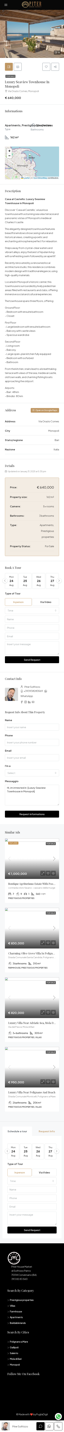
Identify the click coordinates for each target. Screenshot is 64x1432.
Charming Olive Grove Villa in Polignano (32, 953)
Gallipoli (14, 1347)
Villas (12, 1305)
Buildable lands (18, 1322)
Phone (9, 735)
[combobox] (32, 610)
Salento (14, 1353)
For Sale (10, 76)
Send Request (32, 659)
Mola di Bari (16, 1358)
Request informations (32, 814)
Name (8, 720)
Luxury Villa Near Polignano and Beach (31, 1092)
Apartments (16, 1317)
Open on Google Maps (46, 410)
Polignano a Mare (19, 1341)
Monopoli (15, 1364)
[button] (32, 158)
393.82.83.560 (19, 1278)
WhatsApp (27, 695)
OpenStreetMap (40, 177)
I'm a (8, 765)
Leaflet (26, 177)
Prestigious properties (22, 1299)
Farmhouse (16, 1311)
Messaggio (11, 781)
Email (8, 750)
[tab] (9, 67)
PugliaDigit (42, 1414)
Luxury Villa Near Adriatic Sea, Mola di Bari (34, 1023)
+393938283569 (33, 690)
